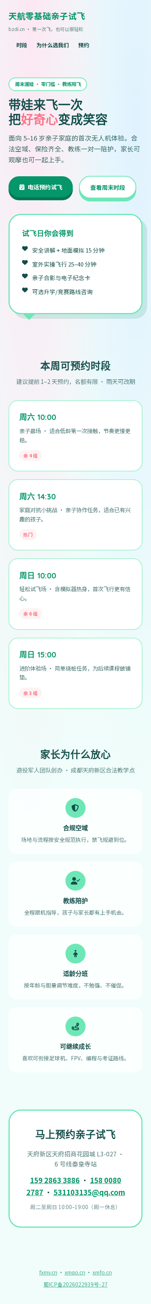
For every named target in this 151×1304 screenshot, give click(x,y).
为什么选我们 (52, 45)
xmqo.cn (75, 1272)
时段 (21, 45)
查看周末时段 (107, 187)
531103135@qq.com (89, 1192)
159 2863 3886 (55, 1180)
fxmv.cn (48, 1272)
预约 (83, 45)
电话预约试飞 (44, 186)
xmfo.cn (102, 1272)
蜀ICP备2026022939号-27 (75, 1284)
